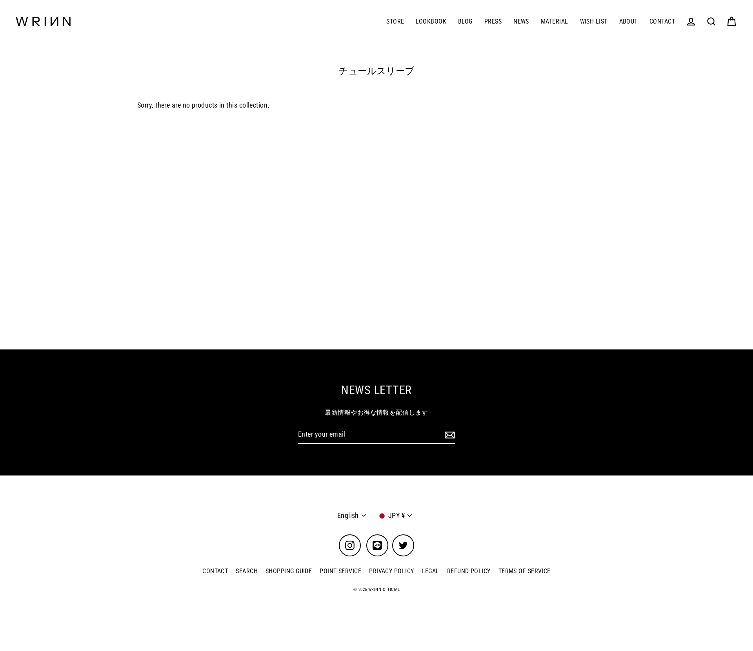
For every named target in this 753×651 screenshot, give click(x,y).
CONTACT (662, 21)
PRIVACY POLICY (391, 571)
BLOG (465, 21)
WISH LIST (593, 21)
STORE (395, 21)
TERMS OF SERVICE (524, 571)
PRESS (493, 21)
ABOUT (628, 21)
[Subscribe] (448, 435)
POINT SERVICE (340, 571)
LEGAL (430, 571)
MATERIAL (554, 21)
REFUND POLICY (469, 571)
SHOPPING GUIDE (289, 571)
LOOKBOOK (431, 21)
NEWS (521, 21)
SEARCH (247, 571)
